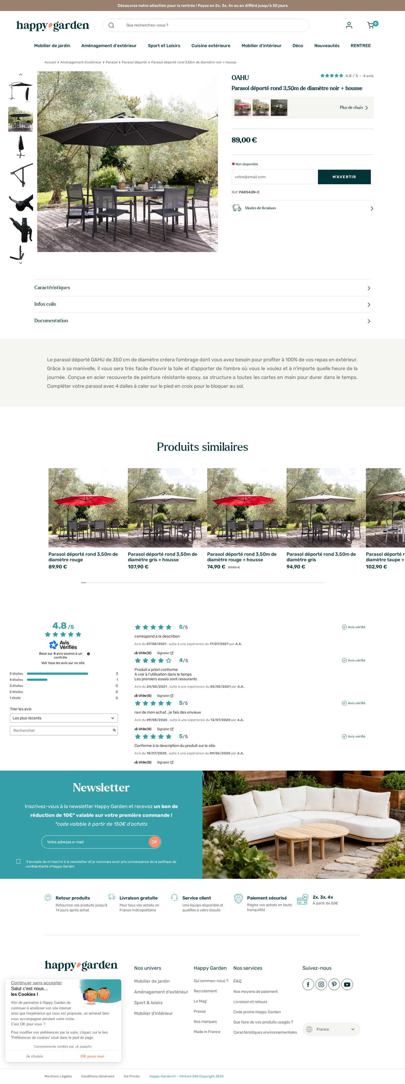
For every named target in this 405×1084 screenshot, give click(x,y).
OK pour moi (92, 1056)
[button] (8, 1078)
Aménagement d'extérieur (109, 45)
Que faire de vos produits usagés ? (263, 1022)
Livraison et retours (250, 1001)
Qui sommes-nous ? (211, 981)
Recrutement (205, 991)
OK (154, 841)
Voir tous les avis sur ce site (63, 663)
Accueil (50, 62)
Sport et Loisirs (164, 45)
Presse (200, 1011)
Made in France (207, 1031)
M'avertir (345, 177)
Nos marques (205, 1021)
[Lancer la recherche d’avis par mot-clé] (114, 730)
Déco (298, 45)
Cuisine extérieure (210, 45)
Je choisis (34, 1056)
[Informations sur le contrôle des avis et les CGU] (88, 654)
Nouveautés (327, 45)
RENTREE (361, 45)
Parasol (112, 62)
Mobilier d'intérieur (262, 45)
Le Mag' (200, 1001)
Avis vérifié (356, 627)
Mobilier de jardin (52, 45)
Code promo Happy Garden (257, 1012)
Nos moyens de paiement (255, 991)
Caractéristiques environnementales (265, 1032)
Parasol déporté (134, 62)
